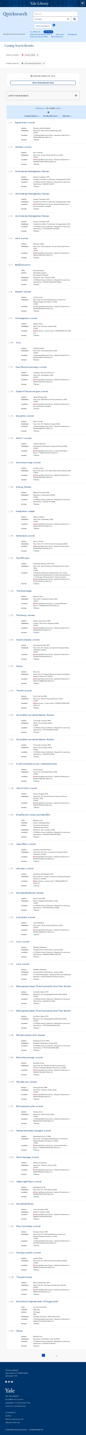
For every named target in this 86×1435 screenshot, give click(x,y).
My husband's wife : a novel (29, 1106)
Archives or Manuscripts (41, 34)
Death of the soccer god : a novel (32, 391)
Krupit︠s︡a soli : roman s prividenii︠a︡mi (33, 814)
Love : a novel (22, 941)
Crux (18, 342)
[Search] (74, 19)
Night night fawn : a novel (28, 1181)
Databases (72, 34)
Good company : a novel (27, 639)
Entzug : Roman (23, 487)
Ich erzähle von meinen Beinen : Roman (35, 715)
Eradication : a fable (25, 511)
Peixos (19, 1331)
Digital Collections (39, 37)
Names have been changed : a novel (33, 1130)
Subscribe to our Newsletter (17, 1403)
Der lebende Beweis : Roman (30, 893)
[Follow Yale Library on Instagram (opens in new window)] (9, 1382)
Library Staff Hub (12, 1422)
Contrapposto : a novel (26, 318)
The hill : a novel (24, 690)
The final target (24, 591)
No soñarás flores (24, 1204)
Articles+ (60, 34)
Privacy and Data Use (14, 1419)
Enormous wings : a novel (28, 462)
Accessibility (10, 1412)
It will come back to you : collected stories (36, 764)
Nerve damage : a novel (27, 1157)
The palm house (24, 1277)
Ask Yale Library (12, 1396)
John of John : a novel (26, 788)
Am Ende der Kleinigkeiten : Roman (32, 171)
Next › (58, 108)
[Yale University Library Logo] (43, 3)
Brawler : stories (23, 291)
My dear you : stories (26, 1082)
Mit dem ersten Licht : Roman (30, 1035)
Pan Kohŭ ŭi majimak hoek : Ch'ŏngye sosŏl (37, 1301)
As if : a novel (21, 238)
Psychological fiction (33, 63)
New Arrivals (57, 37)
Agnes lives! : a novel (25, 122)
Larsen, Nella (29, 55)
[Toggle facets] (76, 95)
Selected (66, 116)
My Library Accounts (14, 1399)
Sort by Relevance (50, 116)
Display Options (31, 116)
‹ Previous (48, 108)
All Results (35, 32)
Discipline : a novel (25, 416)
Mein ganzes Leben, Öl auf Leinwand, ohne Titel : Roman (43, 1010)
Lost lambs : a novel (25, 917)
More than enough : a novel (29, 1057)
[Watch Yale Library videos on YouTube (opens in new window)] (12, 1382)
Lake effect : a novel (26, 844)
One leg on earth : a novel (28, 1252)
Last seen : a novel (24, 868)
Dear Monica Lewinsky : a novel (31, 367)
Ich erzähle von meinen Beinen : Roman (35, 739)
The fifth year (22, 558)
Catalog (48, 32)
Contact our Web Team (15, 1406)
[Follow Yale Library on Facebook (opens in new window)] (6, 1382)
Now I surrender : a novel (28, 1226)
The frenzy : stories (25, 615)
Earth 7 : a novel (23, 438)
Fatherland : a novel (25, 536)
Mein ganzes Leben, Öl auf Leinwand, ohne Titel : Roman (43, 986)
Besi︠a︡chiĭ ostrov (23, 265)
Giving (8, 1416)
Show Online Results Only (43, 83)
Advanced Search (43, 26)
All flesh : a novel (23, 147)
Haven (19, 666)
